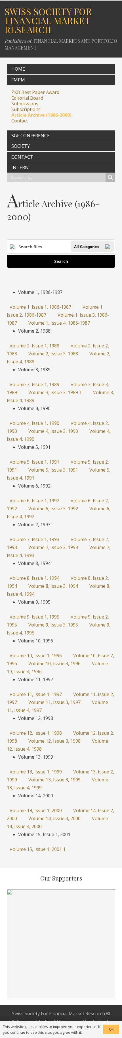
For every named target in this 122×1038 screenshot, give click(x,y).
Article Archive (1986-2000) (41, 115)
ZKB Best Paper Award (35, 92)
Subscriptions (26, 109)
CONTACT (22, 157)
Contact (19, 121)
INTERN (20, 167)
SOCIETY (20, 146)
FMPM (18, 80)
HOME (18, 69)
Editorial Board (27, 98)
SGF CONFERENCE (30, 135)
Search (61, 261)
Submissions (24, 104)
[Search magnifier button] (110, 177)
